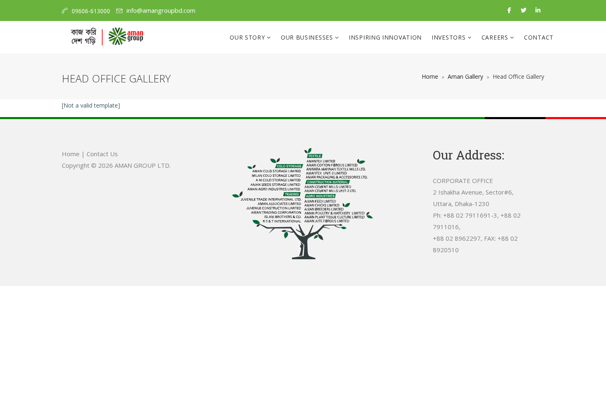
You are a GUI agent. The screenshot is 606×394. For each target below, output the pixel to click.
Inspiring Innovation (385, 37)
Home (430, 76)
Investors (449, 37)
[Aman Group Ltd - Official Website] (107, 37)
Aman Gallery (465, 76)
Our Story (248, 37)
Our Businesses (308, 37)
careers (496, 37)
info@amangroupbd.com (161, 10)
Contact (539, 37)
